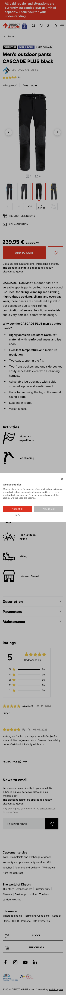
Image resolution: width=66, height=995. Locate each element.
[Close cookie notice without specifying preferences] (62, 479)
